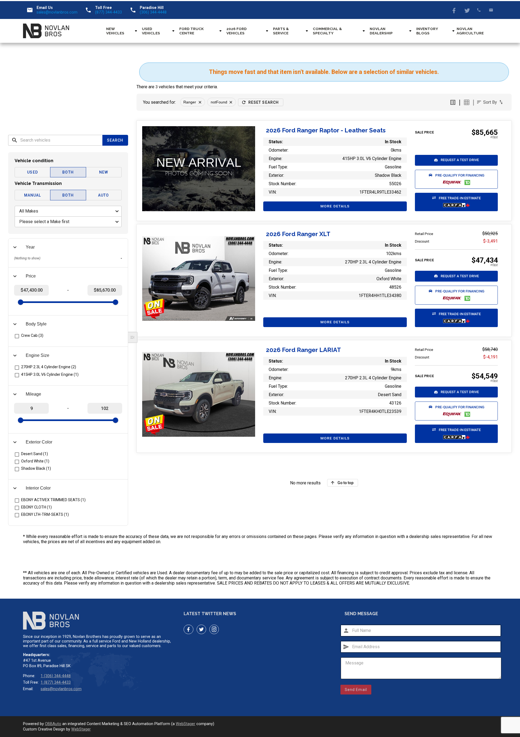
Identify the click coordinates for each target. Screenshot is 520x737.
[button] (456, 160)
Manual (32, 195)
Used (32, 172)
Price (31, 276)
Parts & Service (281, 31)
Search (115, 140)
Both (67, 172)
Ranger (189, 102)
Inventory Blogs (427, 31)
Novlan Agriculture (470, 31)
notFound (219, 102)
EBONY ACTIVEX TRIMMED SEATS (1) (53, 500)
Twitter (467, 10)
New (103, 172)
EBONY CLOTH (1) (36, 507)
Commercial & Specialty (327, 31)
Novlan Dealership (381, 31)
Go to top (345, 483)
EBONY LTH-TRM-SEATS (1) (45, 514)
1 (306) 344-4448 (56, 676)
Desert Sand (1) (34, 454)
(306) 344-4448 (153, 12)
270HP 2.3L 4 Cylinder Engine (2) (48, 367)
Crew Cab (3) (32, 335)
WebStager (185, 724)
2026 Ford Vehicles (236, 31)
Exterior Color (39, 442)
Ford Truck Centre (191, 31)
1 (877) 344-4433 (56, 682)
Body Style (36, 324)
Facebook (454, 10)
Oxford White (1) (35, 461)
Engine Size (37, 355)
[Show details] (198, 168)
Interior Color (38, 488)
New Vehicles (115, 31)
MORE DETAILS (335, 206)
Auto (103, 195)
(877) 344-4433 (108, 12)
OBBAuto (53, 724)
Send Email (356, 689)
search (14, 140)
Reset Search (263, 102)
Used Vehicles (151, 31)
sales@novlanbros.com (57, 12)
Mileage (33, 394)
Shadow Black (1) (36, 468)
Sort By (490, 102)
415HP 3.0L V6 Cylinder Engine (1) (50, 374)
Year (30, 247)
